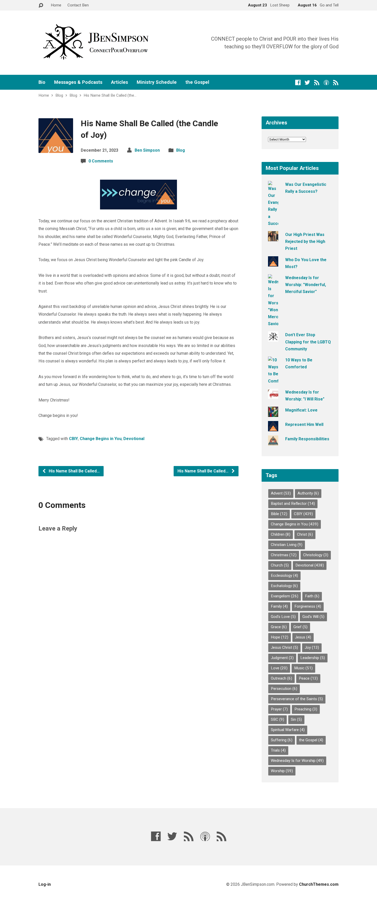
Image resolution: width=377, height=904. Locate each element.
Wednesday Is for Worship (297, 760)
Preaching (305, 709)
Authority (308, 493)
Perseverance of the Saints (297, 699)
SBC (277, 719)
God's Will (313, 616)
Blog (59, 95)
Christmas (283, 555)
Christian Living (286, 544)
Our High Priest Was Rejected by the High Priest (305, 241)
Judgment (282, 657)
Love (279, 668)
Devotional (133, 438)
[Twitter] (307, 82)
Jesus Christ (284, 647)
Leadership (312, 657)
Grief (300, 627)
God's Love (283, 616)
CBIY (73, 438)
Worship (282, 771)
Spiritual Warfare (288, 729)
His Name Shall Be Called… (74, 471)
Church (280, 565)
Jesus (303, 637)
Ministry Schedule (157, 82)
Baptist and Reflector (293, 503)
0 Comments (100, 161)
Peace (308, 678)
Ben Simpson (147, 150)
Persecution (284, 688)
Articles (119, 82)
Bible (279, 514)
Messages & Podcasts (78, 82)
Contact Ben (78, 5)
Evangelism (284, 596)
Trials (278, 750)
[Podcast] (326, 82)
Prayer (279, 709)
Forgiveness (307, 606)
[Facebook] (298, 82)
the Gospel (197, 82)
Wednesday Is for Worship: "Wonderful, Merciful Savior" (305, 284)
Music (303, 668)
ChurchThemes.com (319, 884)
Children (280, 534)
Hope (279, 637)
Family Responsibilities (307, 438)
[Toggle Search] (40, 5)
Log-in (44, 884)
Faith (312, 596)
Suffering (281, 740)
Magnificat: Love (301, 410)
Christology (315, 555)
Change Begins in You (101, 438)
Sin (296, 719)
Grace (279, 627)
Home (56, 5)
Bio (41, 82)
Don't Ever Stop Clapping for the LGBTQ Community (308, 341)
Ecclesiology (284, 575)
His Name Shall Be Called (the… (110, 95)
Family (279, 606)
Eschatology (284, 585)
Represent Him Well (304, 424)
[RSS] (317, 82)
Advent (281, 493)
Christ (305, 534)
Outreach (281, 678)
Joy (312, 647)
